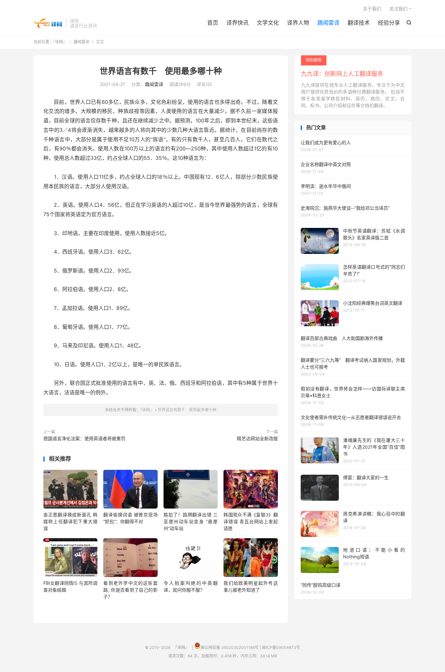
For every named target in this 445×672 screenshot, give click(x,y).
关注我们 (398, 8)
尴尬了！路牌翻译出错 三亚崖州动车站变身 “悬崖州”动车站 (191, 521)
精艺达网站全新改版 (257, 438)
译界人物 (298, 23)
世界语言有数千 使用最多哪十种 (161, 71)
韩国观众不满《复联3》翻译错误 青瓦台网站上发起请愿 (250, 521)
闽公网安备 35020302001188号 (230, 647)
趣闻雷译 (328, 23)
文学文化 (268, 23)
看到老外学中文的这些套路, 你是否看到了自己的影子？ (130, 589)
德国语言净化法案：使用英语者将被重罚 (84, 438)
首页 (212, 23)
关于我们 (372, 8)
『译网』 (48, 23)
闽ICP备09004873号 (281, 647)
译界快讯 (237, 23)
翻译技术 (359, 23)
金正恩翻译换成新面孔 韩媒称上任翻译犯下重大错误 (70, 521)
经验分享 (389, 23)
